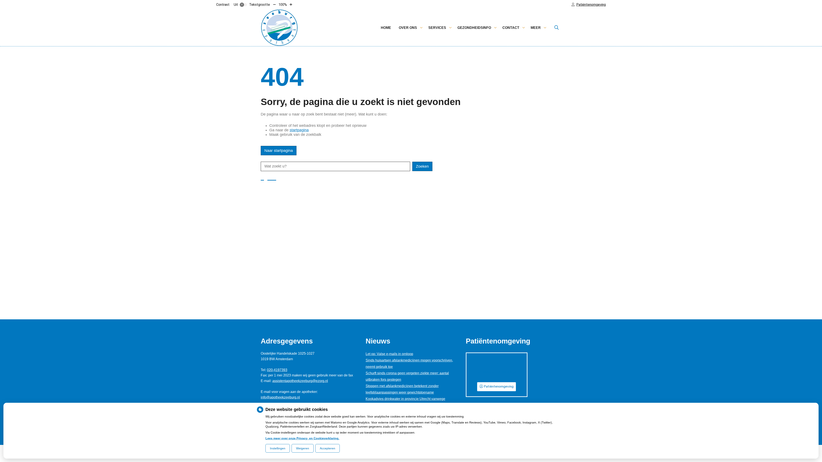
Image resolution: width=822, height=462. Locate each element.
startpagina (299, 130)
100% (282, 5)
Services (437, 28)
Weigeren (302, 448)
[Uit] (243, 4)
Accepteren (327, 448)
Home (386, 28)
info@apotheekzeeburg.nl (280, 397)
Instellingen (277, 448)
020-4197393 (277, 370)
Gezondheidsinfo (474, 28)
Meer (536, 28)
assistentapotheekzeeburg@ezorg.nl (300, 381)
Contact (510, 28)
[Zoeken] (556, 28)
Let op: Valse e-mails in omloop (389, 354)
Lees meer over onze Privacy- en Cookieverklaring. (302, 438)
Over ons (408, 28)
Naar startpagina (278, 150)
